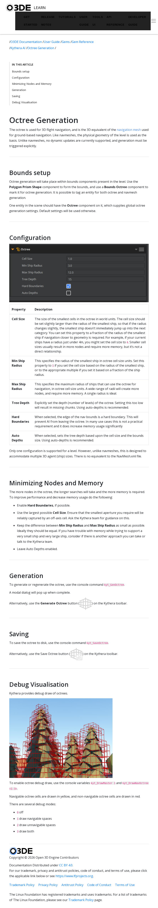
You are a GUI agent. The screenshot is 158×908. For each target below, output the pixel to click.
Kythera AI (18, 48)
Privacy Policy (48, 885)
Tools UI (97, 20)
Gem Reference (83, 42)
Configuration (20, 77)
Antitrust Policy (72, 885)
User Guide (84, 20)
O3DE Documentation (26, 42)
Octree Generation (41, 48)
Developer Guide (137, 20)
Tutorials (67, 17)
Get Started (30, 20)
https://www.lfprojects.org (74, 876)
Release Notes (48, 20)
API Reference (115, 20)
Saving (16, 96)
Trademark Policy (21, 885)
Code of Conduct (99, 885)
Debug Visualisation (24, 102)
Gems (66, 42)
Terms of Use (125, 885)
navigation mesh (129, 130)
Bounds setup (20, 71)
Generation (19, 90)
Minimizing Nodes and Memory (31, 84)
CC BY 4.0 (65, 865)
